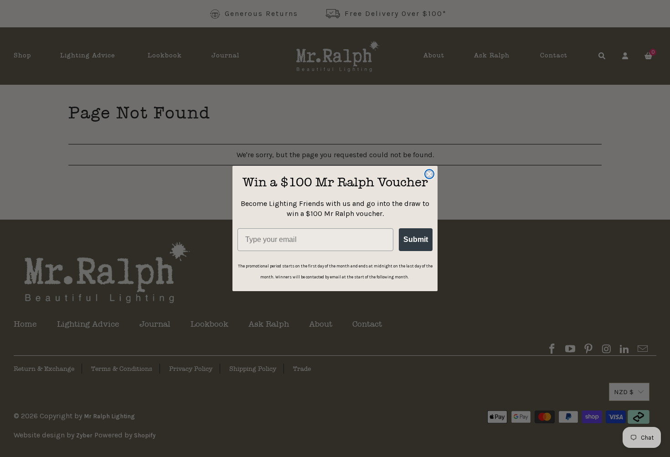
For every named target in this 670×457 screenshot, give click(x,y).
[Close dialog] (429, 174)
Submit (415, 239)
